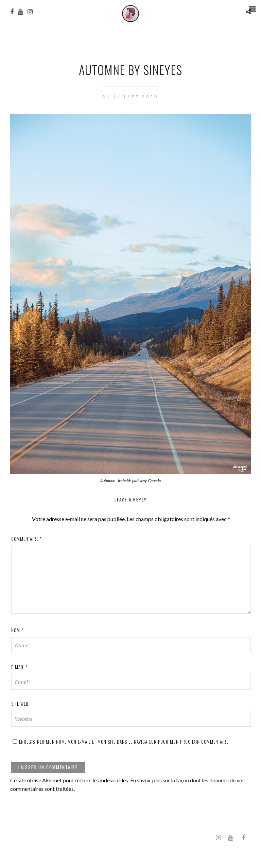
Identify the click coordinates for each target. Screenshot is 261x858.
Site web (20, 703)
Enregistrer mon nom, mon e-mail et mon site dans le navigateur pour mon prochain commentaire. (124, 741)
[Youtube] (230, 837)
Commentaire (26, 538)
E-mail (19, 667)
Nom (17, 630)
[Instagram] (218, 837)
